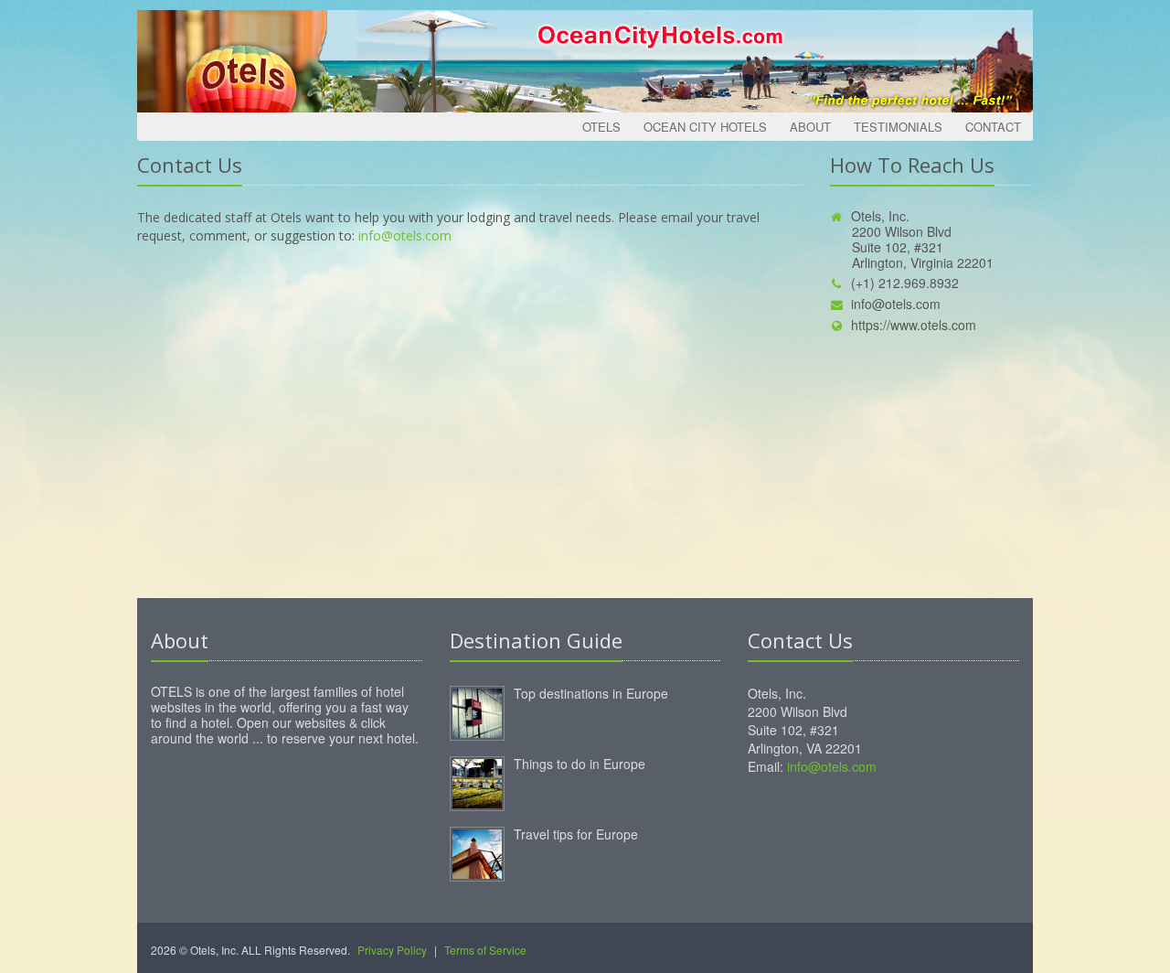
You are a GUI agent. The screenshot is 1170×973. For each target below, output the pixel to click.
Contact (993, 126)
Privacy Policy (392, 949)
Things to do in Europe (579, 763)
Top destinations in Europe (591, 693)
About (810, 126)
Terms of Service (485, 949)
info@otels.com (405, 235)
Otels (601, 126)
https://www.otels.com (913, 324)
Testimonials (898, 126)
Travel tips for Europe (576, 834)
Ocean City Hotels (705, 126)
